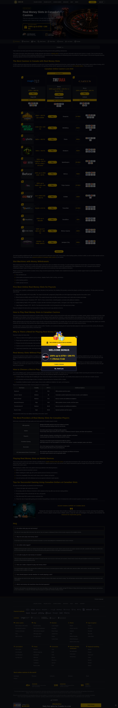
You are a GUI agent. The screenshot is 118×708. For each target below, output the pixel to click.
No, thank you (59, 368)
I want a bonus (59, 364)
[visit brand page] (45, 356)
